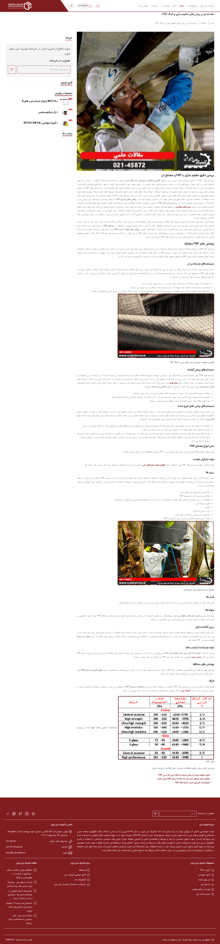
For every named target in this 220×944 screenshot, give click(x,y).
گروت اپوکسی (204, 875)
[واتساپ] (33, 813)
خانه (212, 23)
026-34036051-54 (14, 847)
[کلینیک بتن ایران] (20, 6)
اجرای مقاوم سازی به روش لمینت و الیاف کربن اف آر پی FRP (184, 775)
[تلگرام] (7, 813)
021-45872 (11, 841)
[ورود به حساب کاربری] (71, 6)
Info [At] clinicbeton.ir (16, 852)
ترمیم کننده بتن (203, 894)
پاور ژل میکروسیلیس (201, 889)
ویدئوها (82, 870)
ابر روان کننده (204, 879)
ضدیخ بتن (205, 884)
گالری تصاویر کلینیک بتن (75, 875)
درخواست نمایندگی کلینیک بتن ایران (70, 884)
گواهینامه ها (80, 879)
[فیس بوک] (14, 813)
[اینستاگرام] (27, 813)
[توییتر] (20, 813)
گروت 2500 (205, 870)
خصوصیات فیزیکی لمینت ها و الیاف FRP (192, 782)
